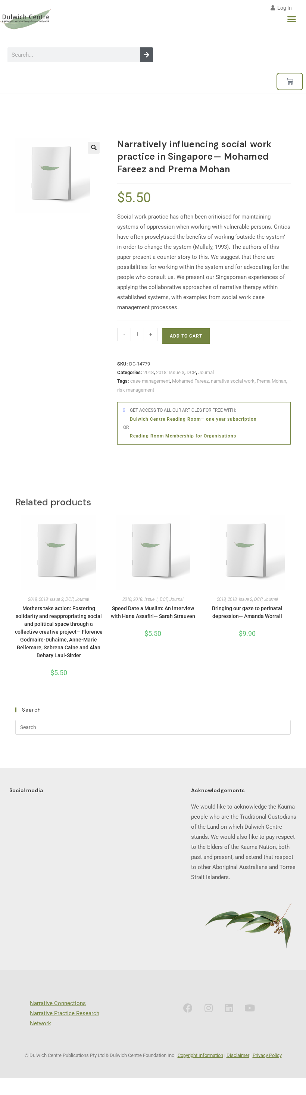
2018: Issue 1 (145, 599)
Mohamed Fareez (190, 381)
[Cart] (290, 81)
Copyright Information (200, 1055)
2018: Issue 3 (170, 372)
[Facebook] (188, 1007)
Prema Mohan (271, 381)
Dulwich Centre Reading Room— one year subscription (193, 419)
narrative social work (233, 381)
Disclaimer (238, 1055)
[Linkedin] (229, 1007)
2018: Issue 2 (51, 599)
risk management (135, 390)
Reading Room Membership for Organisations (183, 436)
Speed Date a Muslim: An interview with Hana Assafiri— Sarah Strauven (153, 612)
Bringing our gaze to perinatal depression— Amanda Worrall (247, 612)
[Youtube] (249, 1007)
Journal (206, 372)
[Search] (146, 54)
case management (150, 381)
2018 (148, 372)
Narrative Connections (58, 1003)
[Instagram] (208, 1007)
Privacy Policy (267, 1055)
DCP (191, 372)
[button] (292, 19)
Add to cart (186, 336)
